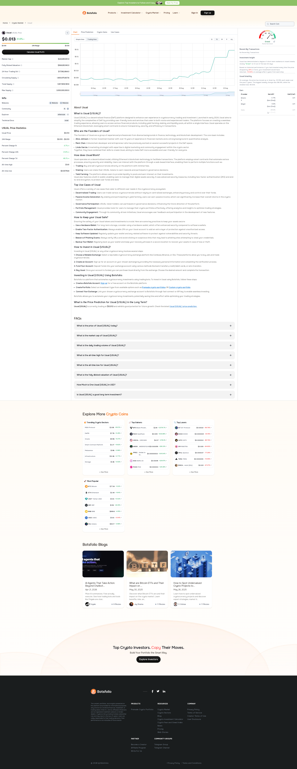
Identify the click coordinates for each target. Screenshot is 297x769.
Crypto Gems (102, 32)
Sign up (104, 283)
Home (5, 23)
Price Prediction (87, 32)
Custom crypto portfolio (179, 287)
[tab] (75, 32)
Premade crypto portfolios (154, 287)
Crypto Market (17, 23)
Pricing (167, 13)
